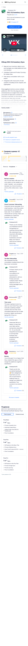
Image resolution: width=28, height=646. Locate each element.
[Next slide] (25, 55)
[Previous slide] (2, 55)
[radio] (7, 414)
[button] (11, 112)
